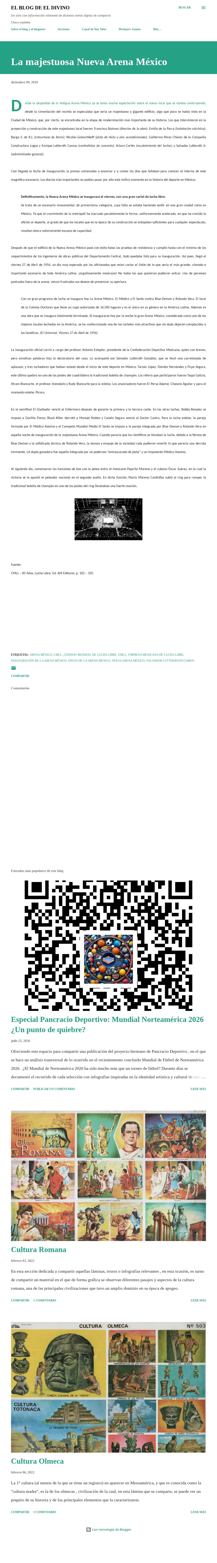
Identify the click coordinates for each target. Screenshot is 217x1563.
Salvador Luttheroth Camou (170, 660)
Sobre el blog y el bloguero (28, 29)
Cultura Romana (38, 1249)
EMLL (122, 654)
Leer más (198, 1089)
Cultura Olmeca (37, 1461)
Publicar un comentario (54, 1089)
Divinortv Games (129, 29)
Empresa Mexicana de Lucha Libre (156, 654)
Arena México (41, 654)
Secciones (64, 29)
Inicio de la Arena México (89, 660)
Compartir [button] (20, 676)
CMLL (58, 654)
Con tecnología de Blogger (111, 1529)
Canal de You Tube (94, 29)
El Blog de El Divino (40, 7)
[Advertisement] (108, 832)
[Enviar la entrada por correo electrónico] (13, 669)
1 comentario (44, 1300)
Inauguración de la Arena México (39, 660)
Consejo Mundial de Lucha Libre (90, 654)
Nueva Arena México (128, 660)
